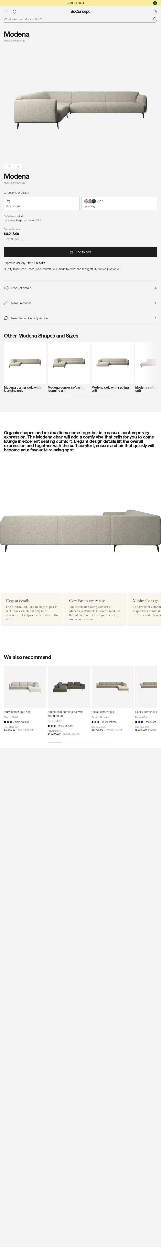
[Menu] (6, 11)
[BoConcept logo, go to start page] (80, 11)
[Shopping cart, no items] (154, 11)
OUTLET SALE (76, 3)
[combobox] (80, 19)
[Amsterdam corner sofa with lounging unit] (69, 687)
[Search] (155, 19)
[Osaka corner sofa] (112, 687)
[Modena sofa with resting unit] (112, 363)
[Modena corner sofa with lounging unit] (25, 363)
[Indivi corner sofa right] (25, 687)
